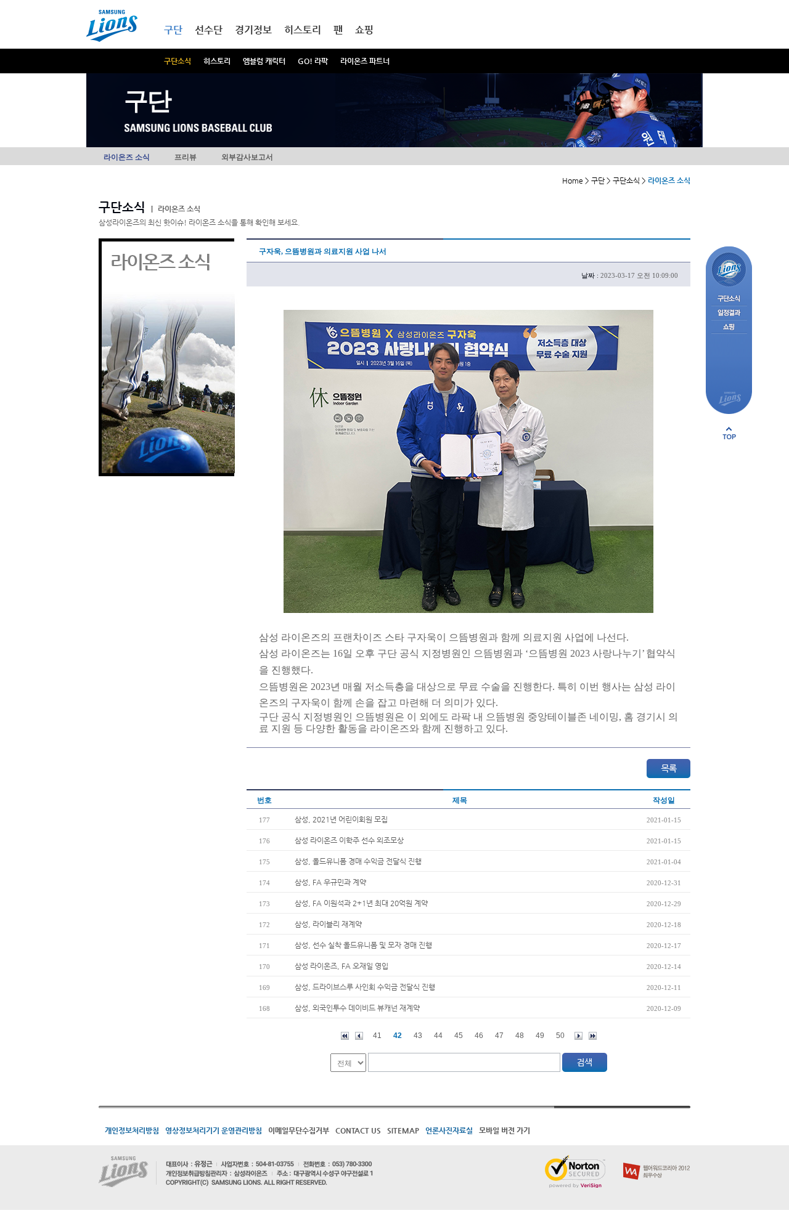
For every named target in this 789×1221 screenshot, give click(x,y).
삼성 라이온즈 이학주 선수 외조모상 (349, 840)
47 (499, 1035)
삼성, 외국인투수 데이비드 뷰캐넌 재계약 (357, 1008)
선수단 (209, 30)
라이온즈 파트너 (365, 61)
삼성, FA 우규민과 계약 (330, 882)
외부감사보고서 (247, 157)
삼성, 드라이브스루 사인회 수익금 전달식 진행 (365, 987)
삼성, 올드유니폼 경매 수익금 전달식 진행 (358, 861)
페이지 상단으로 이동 (729, 433)
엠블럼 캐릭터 (264, 61)
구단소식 (177, 61)
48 (519, 1035)
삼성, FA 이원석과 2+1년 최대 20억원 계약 (361, 903)
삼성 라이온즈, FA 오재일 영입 (341, 966)
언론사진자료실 (449, 1130)
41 (377, 1035)
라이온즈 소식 (127, 157)
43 (418, 1035)
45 (458, 1035)
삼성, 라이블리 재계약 (328, 924)
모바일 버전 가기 (504, 1130)
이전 (359, 1036)
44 (438, 1035)
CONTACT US (358, 1130)
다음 (578, 1036)
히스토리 (217, 61)
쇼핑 (364, 30)
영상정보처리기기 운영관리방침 (213, 1130)
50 (560, 1035)
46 (479, 1035)
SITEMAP (403, 1130)
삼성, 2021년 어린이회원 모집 (341, 819)
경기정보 (253, 30)
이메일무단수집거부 (298, 1130)
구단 (173, 30)
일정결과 (729, 313)
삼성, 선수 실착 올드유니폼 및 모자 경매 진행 (363, 945)
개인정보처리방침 (132, 1130)
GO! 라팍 (313, 61)
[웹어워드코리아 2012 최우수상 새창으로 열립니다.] (656, 1160)
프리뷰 (185, 157)
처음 (345, 1036)
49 (540, 1035)
